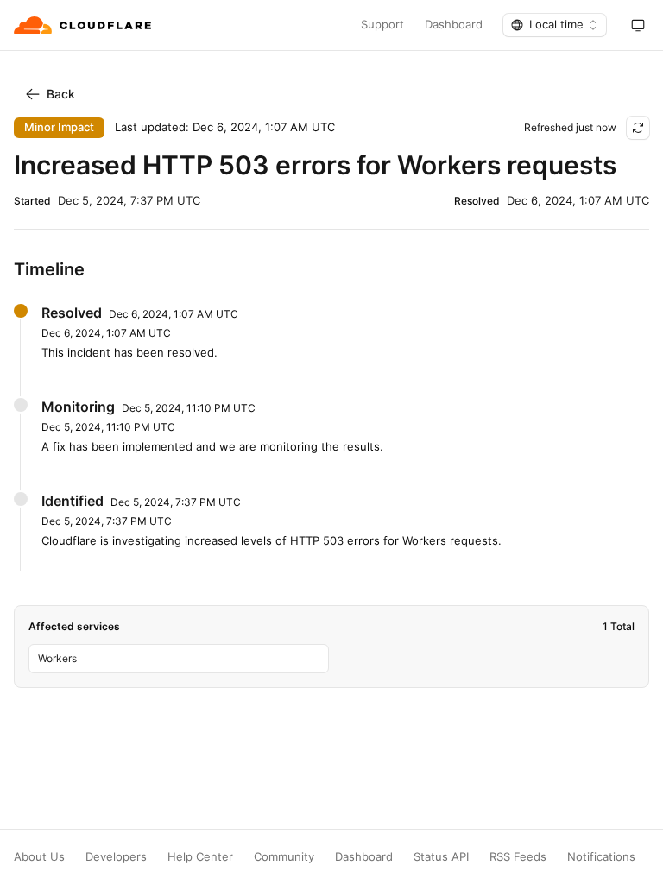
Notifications (601, 856)
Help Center (200, 856)
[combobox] (554, 25)
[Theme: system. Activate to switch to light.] (638, 25)
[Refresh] (638, 128)
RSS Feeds (517, 856)
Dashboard (454, 24)
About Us (39, 856)
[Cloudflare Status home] (84, 25)
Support (382, 24)
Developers (116, 856)
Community (284, 856)
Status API (441, 856)
